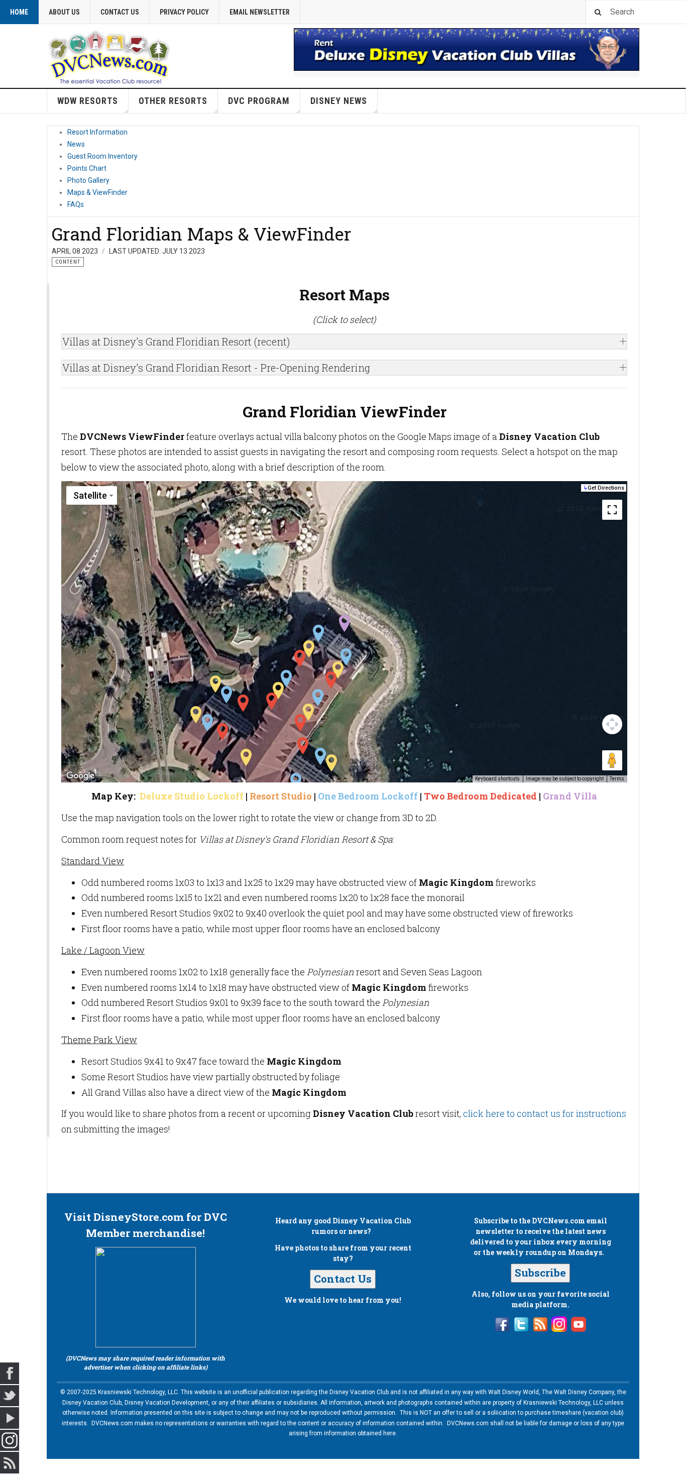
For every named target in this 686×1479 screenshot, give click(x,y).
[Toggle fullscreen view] (612, 510)
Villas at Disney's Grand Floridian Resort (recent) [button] (176, 341)
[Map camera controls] (612, 724)
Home (19, 12)
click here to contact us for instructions (544, 1113)
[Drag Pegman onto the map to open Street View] (612, 760)
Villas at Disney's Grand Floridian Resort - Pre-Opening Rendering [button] (216, 367)
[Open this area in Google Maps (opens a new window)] (80, 775)
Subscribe (540, 1273)
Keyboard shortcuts (497, 778)
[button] (344, 623)
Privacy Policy (184, 12)
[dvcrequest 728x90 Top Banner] (466, 49)
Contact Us (119, 12)
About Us (64, 12)
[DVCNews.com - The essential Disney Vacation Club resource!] (109, 55)
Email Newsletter (260, 12)
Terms (617, 778)
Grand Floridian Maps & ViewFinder (202, 233)
